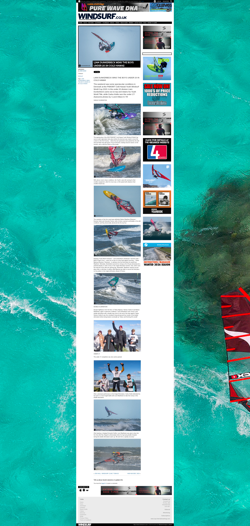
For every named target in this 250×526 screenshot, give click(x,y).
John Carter (83, 71)
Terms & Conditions (85, 520)
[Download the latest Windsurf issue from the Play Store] (84, 490)
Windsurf (80, 76)
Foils (144, 22)
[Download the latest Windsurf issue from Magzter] (87, 490)
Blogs (81, 516)
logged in (103, 483)
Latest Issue (138, 22)
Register (166, 1)
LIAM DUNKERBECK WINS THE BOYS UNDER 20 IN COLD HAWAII (114, 64)
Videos (112, 22)
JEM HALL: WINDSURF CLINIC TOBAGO (107, 473)
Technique (106, 22)
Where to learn (152, 22)
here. (142, 1)
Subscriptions (165, 515)
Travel (117, 22)
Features (91, 22)
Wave (170, 524)
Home (80, 22)
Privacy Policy (84, 518)
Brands (131, 22)
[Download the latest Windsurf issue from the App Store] (80, 490)
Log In (159, 1)
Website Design (163, 524)
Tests (85, 22)
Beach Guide (124, 22)
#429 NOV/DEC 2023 (133, 473)
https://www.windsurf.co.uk (140, 524)
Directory (82, 513)
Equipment (98, 22)
